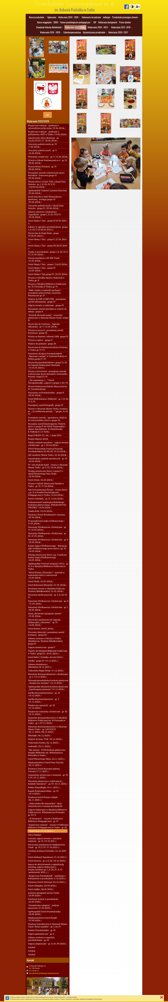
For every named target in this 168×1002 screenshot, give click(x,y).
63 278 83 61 (34, 970)
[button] (37, 17)
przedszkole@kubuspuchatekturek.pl (44, 973)
